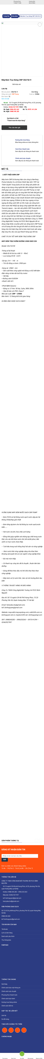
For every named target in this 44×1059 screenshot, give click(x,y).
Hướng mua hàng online (9, 1002)
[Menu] (3, 8)
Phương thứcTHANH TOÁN (17, 2)
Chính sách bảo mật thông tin (11, 987)
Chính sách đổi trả (7, 1006)
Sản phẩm (15, 16)
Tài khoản (5, 929)
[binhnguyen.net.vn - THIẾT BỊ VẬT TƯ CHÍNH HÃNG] (22, 8)
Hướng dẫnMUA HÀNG (32, 2)
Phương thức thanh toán (9, 995)
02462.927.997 (14, 895)
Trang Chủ (6, 16)
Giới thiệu (4, 984)
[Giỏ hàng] (40, 8)
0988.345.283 (14, 111)
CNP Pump (15, 94)
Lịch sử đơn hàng (7, 933)
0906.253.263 (14, 109)
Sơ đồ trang (5, 1019)
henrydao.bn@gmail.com (11, 901)
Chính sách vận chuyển (9, 991)
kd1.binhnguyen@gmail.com (12, 898)
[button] (36, 840)
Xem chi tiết (5, 99)
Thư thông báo (6, 940)
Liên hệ (4, 1015)
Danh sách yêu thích (8, 936)
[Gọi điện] (22, 1055)
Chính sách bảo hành (8, 998)
